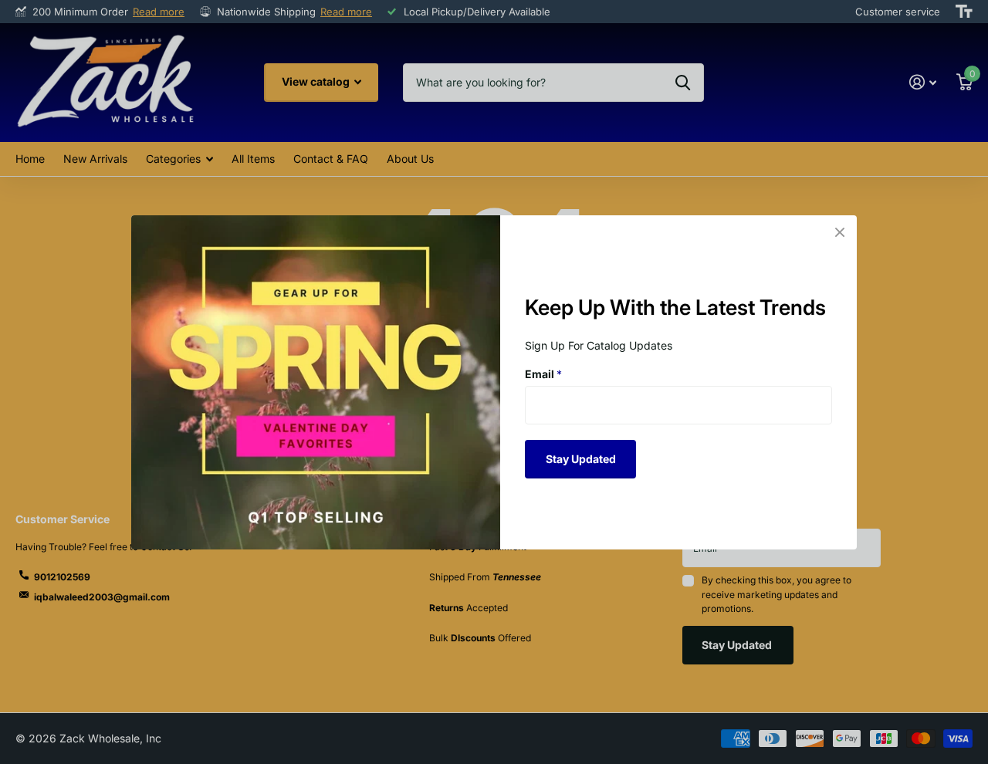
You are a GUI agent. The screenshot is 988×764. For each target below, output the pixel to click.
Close (840, 232)
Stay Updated (581, 458)
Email (543, 373)
